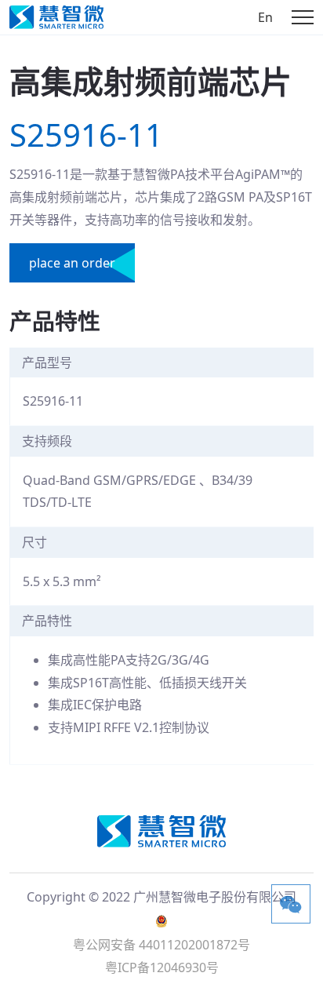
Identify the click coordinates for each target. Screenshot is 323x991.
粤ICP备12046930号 (162, 967)
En (265, 17)
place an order (72, 262)
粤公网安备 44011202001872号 (161, 944)
